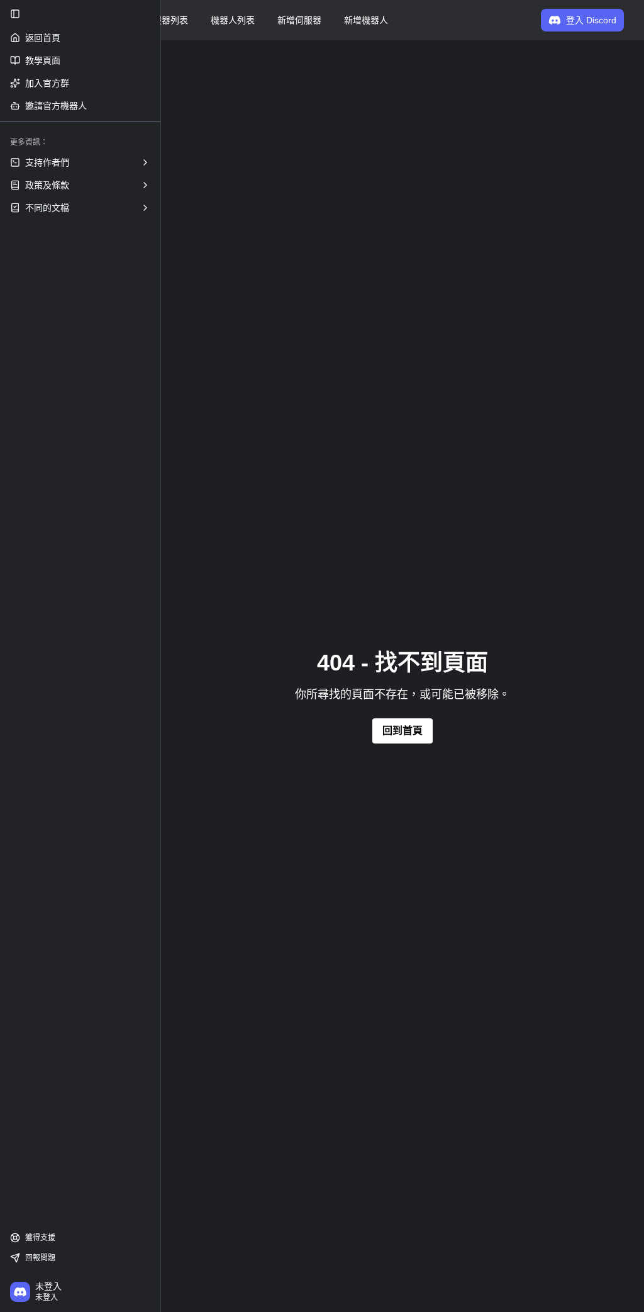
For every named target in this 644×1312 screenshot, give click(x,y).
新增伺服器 (299, 20)
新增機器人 (366, 20)
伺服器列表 (166, 20)
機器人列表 (233, 20)
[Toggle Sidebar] (160, 656)
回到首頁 (402, 730)
